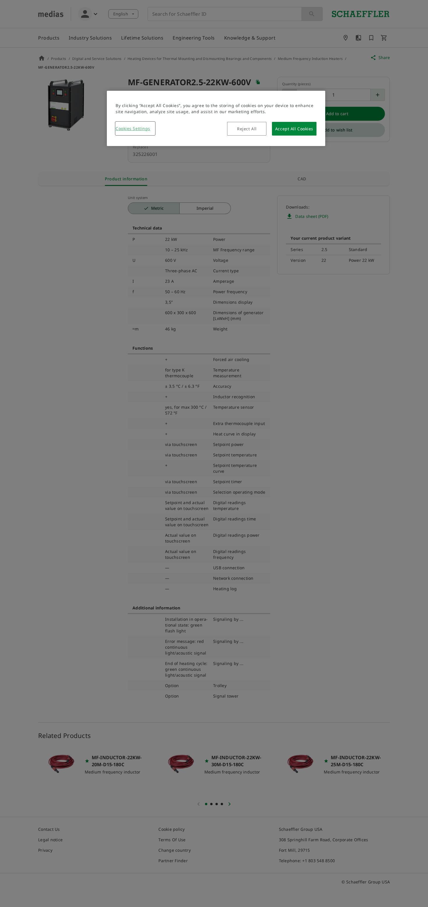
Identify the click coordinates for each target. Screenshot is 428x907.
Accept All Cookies (294, 128)
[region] (216, 118)
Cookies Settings (133, 128)
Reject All (247, 128)
